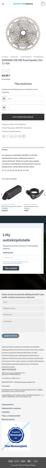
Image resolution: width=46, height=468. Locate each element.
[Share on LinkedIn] (24, 136)
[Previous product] (8, 70)
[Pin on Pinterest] (20, 136)
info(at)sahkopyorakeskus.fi (24, 382)
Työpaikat (6, 412)
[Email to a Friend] (16, 136)
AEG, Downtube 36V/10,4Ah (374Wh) (12, 207)
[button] (3, 4)
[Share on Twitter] (12, 136)
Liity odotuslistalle (23, 117)
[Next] (44, 198)
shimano (18, 131)
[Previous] (1, 198)
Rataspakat (39, 57)
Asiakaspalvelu (8, 404)
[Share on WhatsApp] (4, 136)
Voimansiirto (26, 57)
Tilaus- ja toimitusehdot (11, 416)
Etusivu (5, 57)
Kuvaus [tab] (5, 150)
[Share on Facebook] (8, 136)
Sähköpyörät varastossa (11, 408)
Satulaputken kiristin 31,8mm (31, 207)
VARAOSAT (14, 57)
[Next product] (3, 70)
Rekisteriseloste (8, 419)
